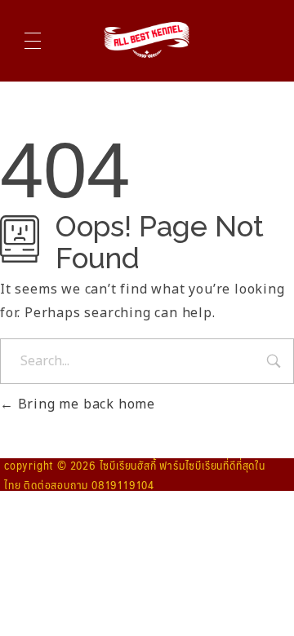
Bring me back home (84, 404)
